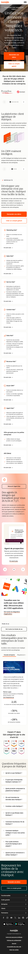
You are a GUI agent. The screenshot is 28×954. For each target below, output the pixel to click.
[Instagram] (7, 918)
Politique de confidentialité (14, 940)
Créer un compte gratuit (16, 65)
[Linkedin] (19, 918)
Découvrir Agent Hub (17, 486)
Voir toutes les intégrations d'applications (12, 613)
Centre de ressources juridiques (14, 937)
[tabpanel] (14, 692)
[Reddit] (23, 918)
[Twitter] (15, 918)
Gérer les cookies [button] (14, 950)
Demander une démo (16, 56)
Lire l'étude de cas (8, 698)
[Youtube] (11, 918)
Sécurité (14, 943)
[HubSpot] (5, 2)
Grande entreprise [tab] (9, 655)
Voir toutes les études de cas (16, 629)
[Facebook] (3, 918)
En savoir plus (8, 248)
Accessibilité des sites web (14, 946)
